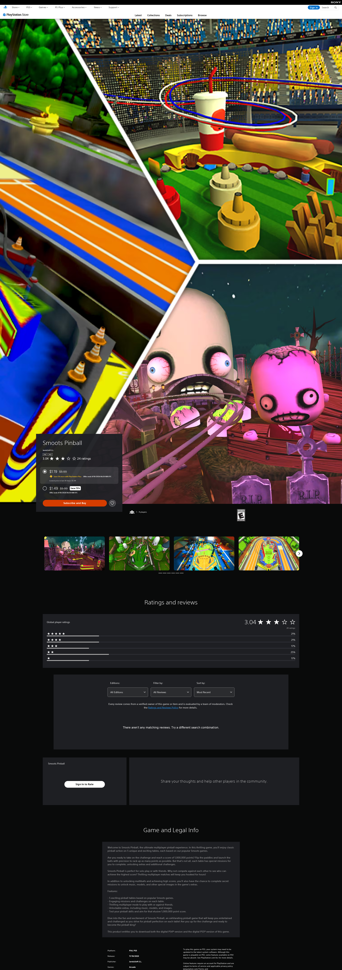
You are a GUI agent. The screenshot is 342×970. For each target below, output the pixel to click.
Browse (202, 15)
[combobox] (128, 692)
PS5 (28, 7)
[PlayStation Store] (16, 14)
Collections (153, 15)
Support (112, 7)
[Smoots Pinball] (74, 553)
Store (15, 7)
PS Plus (59, 7)
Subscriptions (185, 15)
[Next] (299, 553)
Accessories (78, 7)
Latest (138, 15)
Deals (168, 15)
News (97, 7)
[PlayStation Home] (5, 7)
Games (42, 7)
